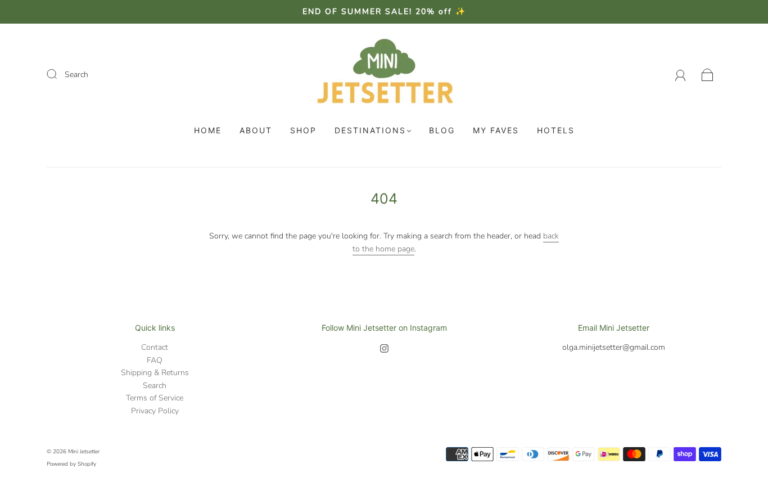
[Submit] (59, 74)
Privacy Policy (155, 411)
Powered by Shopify (71, 464)
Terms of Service (154, 398)
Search (76, 74)
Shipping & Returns (155, 372)
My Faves (496, 130)
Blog (442, 130)
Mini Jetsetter (84, 452)
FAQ (154, 360)
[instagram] (384, 348)
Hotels (556, 130)
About (256, 130)
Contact (154, 347)
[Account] (680, 74)
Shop (303, 130)
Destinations (370, 130)
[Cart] (707, 74)
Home (208, 130)
